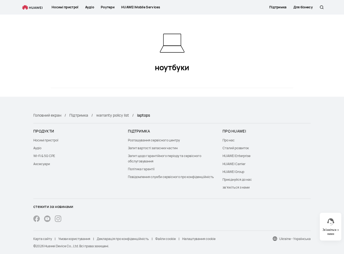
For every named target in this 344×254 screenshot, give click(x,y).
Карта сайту (42, 238)
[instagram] (58, 219)
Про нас (229, 140)
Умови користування (74, 238)
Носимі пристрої (45, 140)
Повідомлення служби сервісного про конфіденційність (171, 177)
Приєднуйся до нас (237, 179)
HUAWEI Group (233, 171)
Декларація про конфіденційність (123, 238)
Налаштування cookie (199, 238)
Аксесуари (41, 164)
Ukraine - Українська (295, 238)
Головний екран (47, 115)
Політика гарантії (141, 169)
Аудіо (37, 148)
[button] (322, 7)
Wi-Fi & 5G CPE (44, 156)
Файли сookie (165, 238)
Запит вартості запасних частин (153, 148)
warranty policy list (112, 115)
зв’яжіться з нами (236, 187)
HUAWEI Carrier (234, 164)
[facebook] (36, 219)
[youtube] (47, 219)
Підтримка (78, 115)
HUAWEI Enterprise (236, 156)
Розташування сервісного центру (154, 140)
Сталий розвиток (236, 148)
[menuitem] (77, 140)
